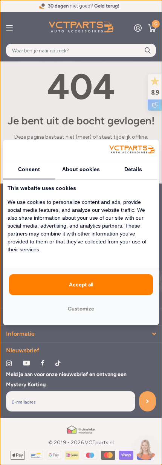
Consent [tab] (29, 169)
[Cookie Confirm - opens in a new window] (131, 149)
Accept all (81, 284)
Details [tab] (133, 169)
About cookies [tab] (81, 169)
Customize (81, 309)
